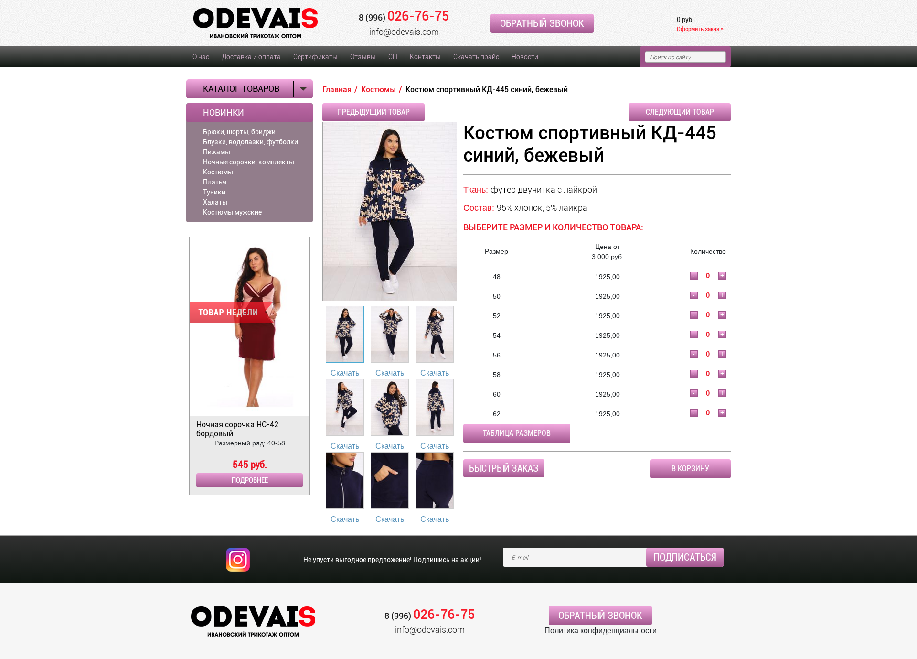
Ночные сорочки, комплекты (248, 162)
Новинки (223, 113)
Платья (214, 182)
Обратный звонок (542, 23)
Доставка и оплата (251, 57)
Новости (525, 57)
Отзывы (363, 57)
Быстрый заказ (504, 468)
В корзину (690, 468)
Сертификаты (315, 57)
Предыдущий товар (373, 112)
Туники (214, 192)
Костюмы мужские (232, 212)
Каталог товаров (241, 89)
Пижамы (216, 152)
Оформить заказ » (700, 28)
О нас (200, 57)
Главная (337, 89)
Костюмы (218, 172)
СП (392, 57)
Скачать (345, 373)
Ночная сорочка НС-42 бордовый (237, 429)
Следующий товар (680, 112)
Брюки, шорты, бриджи (239, 132)
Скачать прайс (476, 57)
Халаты (215, 202)
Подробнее (250, 480)
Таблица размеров (517, 433)
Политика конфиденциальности (600, 631)
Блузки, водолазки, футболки (250, 142)
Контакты (425, 57)
